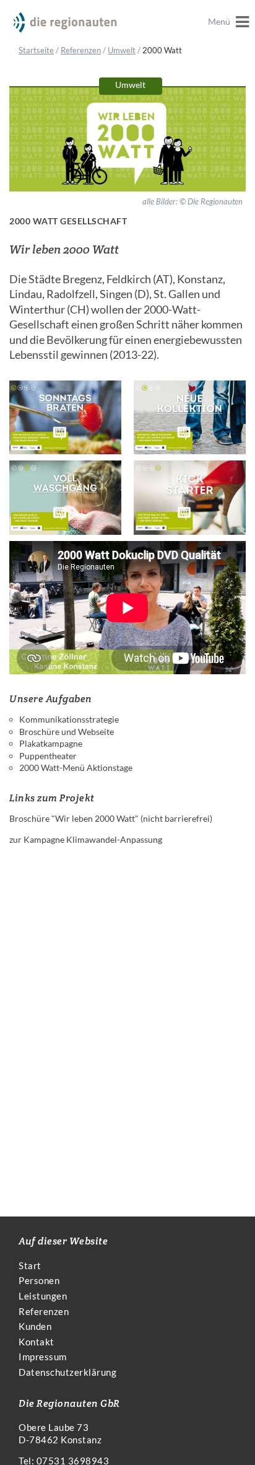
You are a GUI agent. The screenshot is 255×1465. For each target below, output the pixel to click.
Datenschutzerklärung (67, 1372)
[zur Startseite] (65, 22)
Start (30, 1265)
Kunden (35, 1326)
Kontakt (36, 1341)
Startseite (36, 50)
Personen (39, 1280)
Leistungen (43, 1295)
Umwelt (122, 50)
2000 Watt (162, 50)
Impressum (43, 1356)
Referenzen (81, 50)
